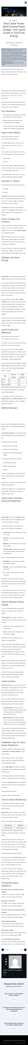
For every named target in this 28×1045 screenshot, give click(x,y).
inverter (20, 168)
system (7, 207)
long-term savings (16, 839)
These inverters (7, 720)
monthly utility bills (6, 847)
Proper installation (8, 126)
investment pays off (12, 844)
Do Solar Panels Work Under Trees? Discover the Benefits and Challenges (14, 1009)
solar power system (15, 590)
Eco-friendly (6, 572)
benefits (21, 557)
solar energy (21, 237)
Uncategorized (5, 8)
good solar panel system (8, 815)
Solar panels (5, 152)
